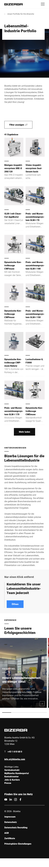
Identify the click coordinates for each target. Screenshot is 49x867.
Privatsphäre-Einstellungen (17, 843)
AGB (6, 832)
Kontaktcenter (11, 776)
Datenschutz (10, 822)
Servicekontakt (11, 770)
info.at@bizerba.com (14, 759)
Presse (7, 783)
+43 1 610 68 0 (15, 751)
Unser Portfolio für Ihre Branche (20, 14)
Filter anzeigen (16, 124)
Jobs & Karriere (12, 779)
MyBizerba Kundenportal (16, 773)
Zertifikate (9, 838)
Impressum (10, 816)
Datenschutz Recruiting (15, 827)
